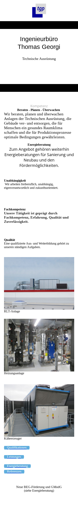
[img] (39, 11)
